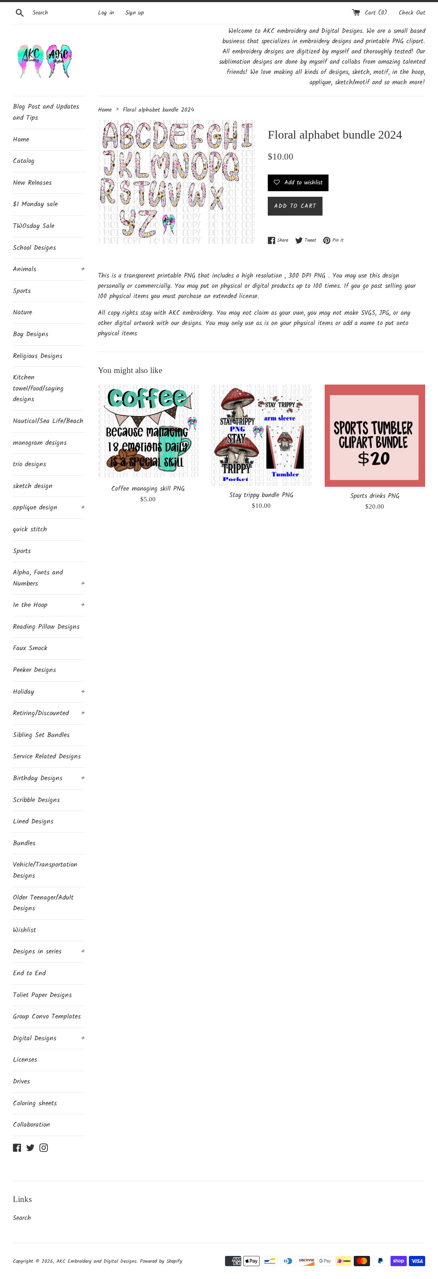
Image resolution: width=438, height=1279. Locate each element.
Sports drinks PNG (375, 496)
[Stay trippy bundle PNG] (261, 435)
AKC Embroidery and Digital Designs (96, 1261)
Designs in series (49, 951)
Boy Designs (30, 334)
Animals (49, 269)
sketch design (33, 486)
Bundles (24, 843)
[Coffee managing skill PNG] (148, 432)
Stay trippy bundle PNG (261, 495)
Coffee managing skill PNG (148, 489)
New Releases (32, 183)
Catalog (24, 161)
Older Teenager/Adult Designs (43, 903)
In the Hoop (49, 605)
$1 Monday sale (35, 204)
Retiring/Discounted (49, 713)
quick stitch (30, 529)
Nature (22, 312)
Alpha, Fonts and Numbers (49, 578)
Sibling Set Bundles (41, 735)
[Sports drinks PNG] (375, 436)
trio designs (29, 464)
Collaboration (31, 1124)
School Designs (34, 248)
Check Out (412, 13)
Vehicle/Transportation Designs (45, 870)
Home (21, 139)
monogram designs (40, 443)
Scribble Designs (36, 800)
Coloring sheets (35, 1103)
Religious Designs (37, 356)
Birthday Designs (49, 778)
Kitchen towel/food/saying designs (38, 388)
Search (22, 1218)
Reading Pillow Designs (46, 627)
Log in (106, 13)
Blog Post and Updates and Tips (46, 112)
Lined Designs (33, 821)
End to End (29, 973)
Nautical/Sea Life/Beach (48, 421)
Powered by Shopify (161, 1261)
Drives (21, 1081)
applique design (49, 507)
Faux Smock (30, 648)
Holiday (49, 692)
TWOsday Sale (33, 226)
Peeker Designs (34, 670)
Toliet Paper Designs (42, 995)
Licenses (25, 1059)
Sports (22, 291)
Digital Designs (49, 1038)
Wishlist (24, 930)
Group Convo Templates (47, 1016)
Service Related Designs (47, 756)
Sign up (134, 13)
